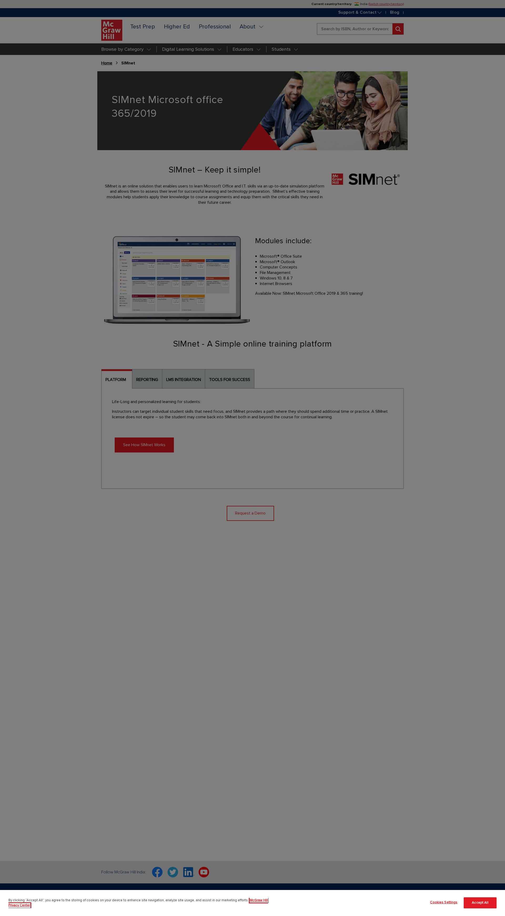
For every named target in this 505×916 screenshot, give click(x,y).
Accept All (480, 903)
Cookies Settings (443, 902)
